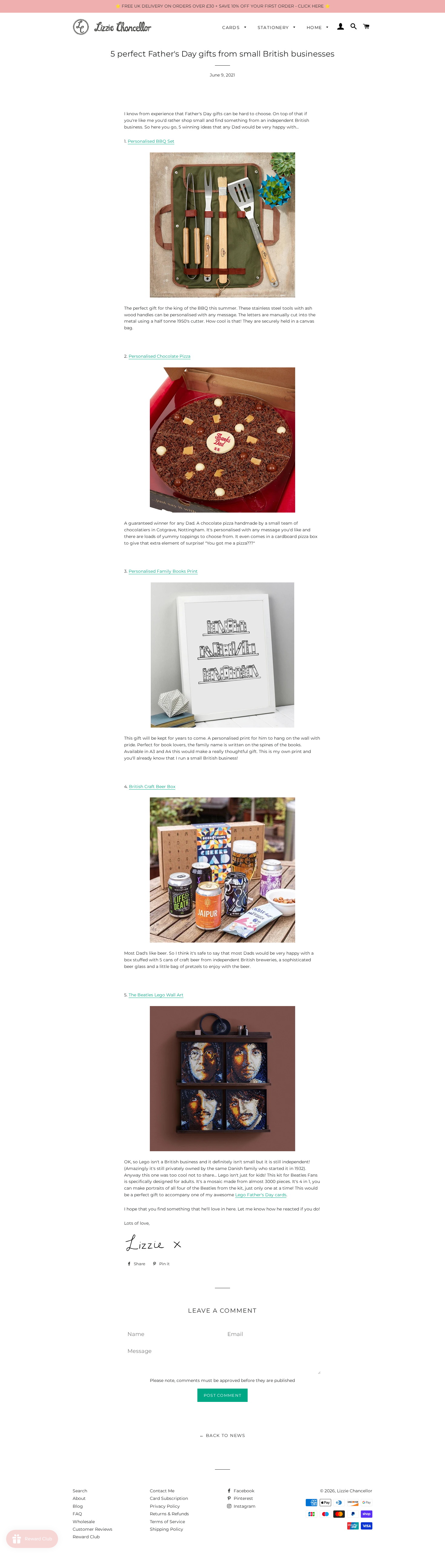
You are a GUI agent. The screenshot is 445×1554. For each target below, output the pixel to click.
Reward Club (86, 1536)
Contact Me (162, 1491)
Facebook (243, 1491)
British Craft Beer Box (152, 786)
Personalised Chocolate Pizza (159, 356)
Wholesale (84, 1521)
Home (315, 27)
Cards (231, 27)
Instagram (243, 1506)
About (79, 1498)
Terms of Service (167, 1521)
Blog (78, 1506)
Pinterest (242, 1498)
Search (80, 1491)
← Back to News (222, 1435)
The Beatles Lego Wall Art (156, 995)
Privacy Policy (165, 1506)
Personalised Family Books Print (163, 571)
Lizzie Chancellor (354, 1491)
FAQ (77, 1514)
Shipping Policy (166, 1529)
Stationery (274, 27)
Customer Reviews (92, 1529)
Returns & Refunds (169, 1514)
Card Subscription (169, 1498)
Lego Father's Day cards (260, 1194)
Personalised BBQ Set (151, 141)
